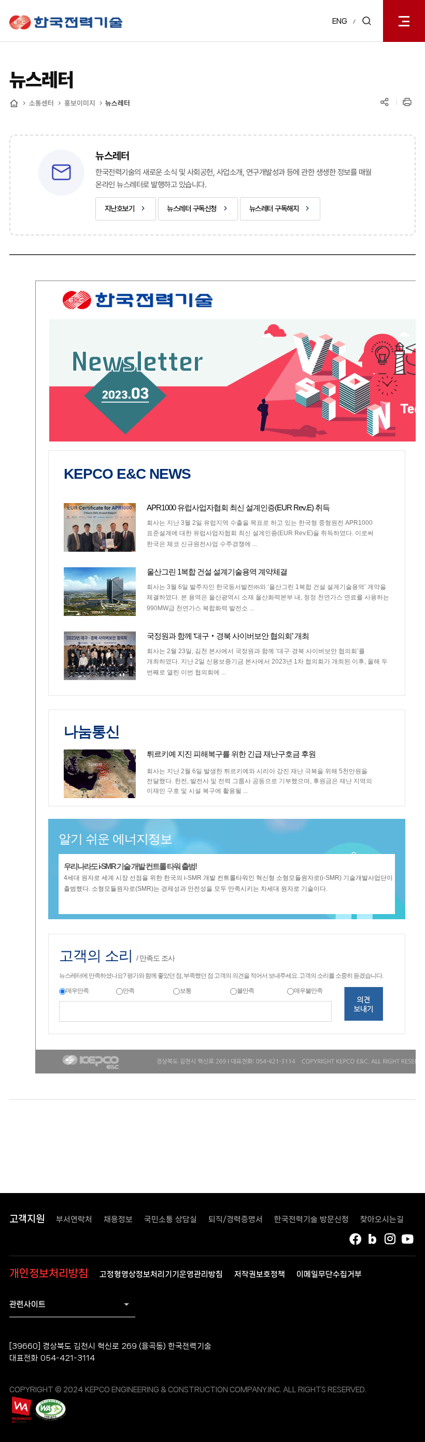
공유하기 (384, 102)
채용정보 (118, 1219)
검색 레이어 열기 (367, 21)
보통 (185, 990)
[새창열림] (21, 1410)
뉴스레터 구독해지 (274, 208)
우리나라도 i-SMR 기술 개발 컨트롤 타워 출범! (130, 866)
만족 (128, 990)
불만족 (245, 990)
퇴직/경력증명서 (235, 1219)
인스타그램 (390, 1239)
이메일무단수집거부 (329, 1274)
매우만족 (77, 990)
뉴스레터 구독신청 (192, 208)
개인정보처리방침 (48, 1273)
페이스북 (355, 1239)
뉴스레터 (117, 103)
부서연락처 (74, 1219)
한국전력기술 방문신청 (311, 1219)
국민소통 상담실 (170, 1219)
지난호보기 (120, 208)
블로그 (372, 1239)
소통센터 (41, 103)
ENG (339, 21)
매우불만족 (308, 990)
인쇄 (408, 102)
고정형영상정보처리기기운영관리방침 (161, 1274)
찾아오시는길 (382, 1219)
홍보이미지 (79, 103)
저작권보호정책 (259, 1274)
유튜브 (408, 1239)
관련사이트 (27, 1304)
